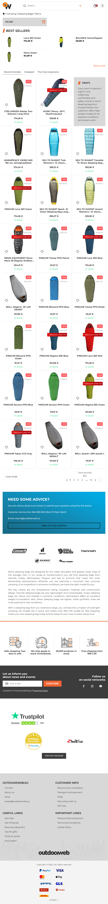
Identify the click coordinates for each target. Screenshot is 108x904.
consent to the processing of (25, 690)
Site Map (9, 818)
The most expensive (48, 72)
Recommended (12, 72)
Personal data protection (70, 818)
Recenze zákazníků (15, 827)
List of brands (12, 823)
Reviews (15, 723)
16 (91, 480)
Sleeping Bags (25, 14)
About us (9, 792)
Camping (11, 14)
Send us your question (54, 525)
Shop (7, 797)
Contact (9, 788)
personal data (40, 690)
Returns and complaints (70, 788)
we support (11, 841)
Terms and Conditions (68, 823)
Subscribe (52, 683)
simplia (52, 900)
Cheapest (29, 72)
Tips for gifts (11, 832)
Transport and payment (69, 792)
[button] (6, 104)
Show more (99, 65)
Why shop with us (66, 801)
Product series (12, 836)
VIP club (61, 806)
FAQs (60, 797)
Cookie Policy (64, 827)
